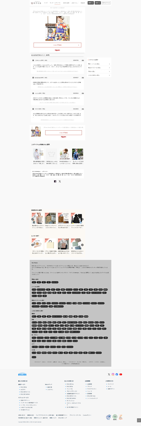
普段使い (64, 340)
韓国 (64, 328)
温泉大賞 (49, 387)
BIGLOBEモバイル (25, 392)
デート (58, 289)
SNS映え (67, 331)
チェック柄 (74, 337)
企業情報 (87, 381)
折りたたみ (92, 325)
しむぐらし (50, 389)
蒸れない (44, 322)
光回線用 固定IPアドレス (73, 393)
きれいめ (59, 340)
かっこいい (69, 340)
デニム (34, 337)
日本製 (59, 328)
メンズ (45, 2)
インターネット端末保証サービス (29, 402)
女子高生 (39, 352)
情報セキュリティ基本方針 (41, 418)
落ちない (80, 322)
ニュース (89, 391)
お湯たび (55, 361)
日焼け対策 (40, 325)
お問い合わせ (21, 415)
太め (57, 325)
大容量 (66, 325)
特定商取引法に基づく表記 (25, 418)
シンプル (44, 340)
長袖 (39, 328)
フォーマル (75, 340)
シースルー (47, 337)
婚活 (96, 289)
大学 (91, 289)
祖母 (66, 352)
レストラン (75, 289)
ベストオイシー (72, 361)
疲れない (54, 322)
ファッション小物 (86, 303)
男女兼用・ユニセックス (75, 331)
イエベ (89, 328)
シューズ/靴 (69, 303)
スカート (49, 303)
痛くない (96, 322)
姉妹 (71, 352)
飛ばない (49, 322)
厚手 (97, 325)
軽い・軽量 (72, 325)
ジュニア (34, 352)
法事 (45, 295)
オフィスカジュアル (41, 289)
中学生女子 (44, 352)
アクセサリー (94, 303)
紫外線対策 (34, 325)
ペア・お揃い (61, 331)
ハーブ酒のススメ (66, 363)
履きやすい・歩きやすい (72, 322)
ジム (69, 292)
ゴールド (63, 346)
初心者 (49, 352)
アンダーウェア (62, 303)
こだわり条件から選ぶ (94, 75)
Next (82, 219)
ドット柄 (86, 337)
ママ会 (34, 292)
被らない (85, 322)
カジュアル (49, 340)
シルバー (59, 346)
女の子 (75, 352)
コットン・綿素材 (53, 337)
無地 (34, 340)
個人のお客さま (22, 381)
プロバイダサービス (72, 391)
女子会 (100, 289)
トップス (34, 303)
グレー (47, 346)
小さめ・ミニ (51, 325)
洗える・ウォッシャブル (57, 316)
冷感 (39, 316)
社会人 (80, 352)
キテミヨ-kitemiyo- (36, 171)
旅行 (81, 289)
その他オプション (25, 410)
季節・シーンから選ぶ (94, 64)
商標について (53, 418)
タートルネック (40, 337)
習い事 (49, 292)
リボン (100, 337)
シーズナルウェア (35, 306)
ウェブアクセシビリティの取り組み (45, 415)
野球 (88, 292)
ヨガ (83, 292)
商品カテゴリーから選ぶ (94, 67)
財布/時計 (80, 303)
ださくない (102, 322)
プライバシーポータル (75, 415)
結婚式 (39, 295)
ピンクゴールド (70, 346)
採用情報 (89, 393)
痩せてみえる (91, 322)
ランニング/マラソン (76, 292)
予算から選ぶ (91, 71)
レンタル (80, 328)
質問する (90, 3)
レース (91, 337)
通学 (54, 292)
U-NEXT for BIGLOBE (26, 407)
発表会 (44, 292)
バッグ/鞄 (75, 303)
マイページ (107, 3)
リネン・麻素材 (62, 337)
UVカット (34, 316)
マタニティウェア (44, 306)
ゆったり (62, 325)
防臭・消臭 (65, 316)
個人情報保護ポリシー (62, 415)
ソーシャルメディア (92, 398)
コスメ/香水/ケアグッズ (58, 306)
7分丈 (54, 328)
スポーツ (64, 292)
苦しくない (34, 322)
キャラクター (98, 352)
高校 (86, 289)
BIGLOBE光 (24, 387)
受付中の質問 (66, 3)
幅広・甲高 (44, 328)
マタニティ (39, 292)
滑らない (40, 322)
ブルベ (94, 328)
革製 (106, 337)
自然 (54, 340)
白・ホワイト (35, 346)
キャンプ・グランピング (96, 292)
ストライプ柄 (80, 337)
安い (45, 331)
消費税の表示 (30, 415)
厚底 (85, 328)
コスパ (55, 331)
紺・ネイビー (53, 346)
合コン (53, 289)
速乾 (49, 316)
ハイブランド (35, 331)
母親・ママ (60, 352)
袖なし (49, 328)
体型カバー (69, 328)
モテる (99, 328)
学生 (85, 352)
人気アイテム (74, 3)
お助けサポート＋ (25, 400)
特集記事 (83, 3)
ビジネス (34, 289)
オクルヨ (49, 361)
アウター (39, 303)
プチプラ (50, 331)
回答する (97, 3)
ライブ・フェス (69, 289)
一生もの (40, 331)
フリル (95, 337)
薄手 (102, 325)
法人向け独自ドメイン (72, 407)
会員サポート (111, 389)
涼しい (64, 322)
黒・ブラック (41, 346)
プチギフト (55, 352)
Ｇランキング (37, 361)
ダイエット (34, 295)
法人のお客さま (69, 381)
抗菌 (75, 316)
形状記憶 (86, 316)
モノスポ (79, 361)
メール (109, 386)
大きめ (45, 325)
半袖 (34, 328)
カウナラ (91, 361)
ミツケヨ (96, 361)
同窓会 (63, 289)
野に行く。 (85, 361)
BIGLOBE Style (91, 396)
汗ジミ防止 (81, 316)
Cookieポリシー (87, 415)
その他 (50, 306)
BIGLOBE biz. (70, 384)
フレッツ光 (69, 389)
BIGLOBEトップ (62, 418)
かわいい (39, 340)
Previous (32, 219)
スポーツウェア (101, 303)
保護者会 (105, 289)
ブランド (89, 386)
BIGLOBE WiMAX (25, 394)
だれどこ (44, 361)
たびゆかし (102, 361)
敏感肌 (74, 328)
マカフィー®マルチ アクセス (74, 404)
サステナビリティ (91, 389)
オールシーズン (55, 282)
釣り (104, 292)
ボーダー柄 (68, 337)
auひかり (23, 389)
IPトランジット (71, 401)
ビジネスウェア (55, 303)
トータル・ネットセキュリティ (29, 405)
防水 (44, 316)
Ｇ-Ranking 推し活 (75, 363)
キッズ (51, 2)
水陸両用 (70, 316)
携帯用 (86, 325)
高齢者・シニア (91, 352)
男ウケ (104, 328)
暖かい (59, 322)
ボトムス (44, 303)
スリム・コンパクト (79, 325)
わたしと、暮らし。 (62, 361)
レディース (57, 2)
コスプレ (34, 357)
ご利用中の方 (109, 381)
